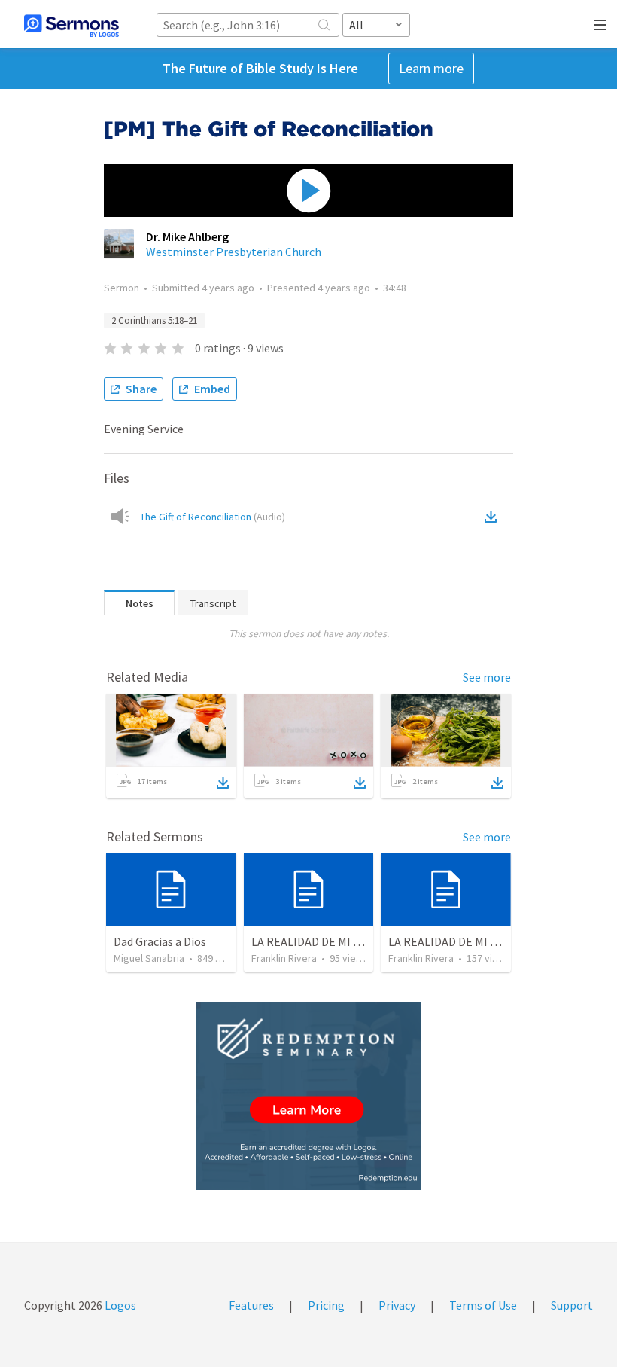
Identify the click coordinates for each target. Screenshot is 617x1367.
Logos (119, 1305)
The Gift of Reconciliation (212, 516)
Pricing (326, 1305)
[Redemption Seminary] (308, 1096)
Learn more (431, 68)
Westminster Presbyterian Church (233, 251)
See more (487, 677)
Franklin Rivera (284, 958)
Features (251, 1305)
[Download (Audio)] (494, 516)
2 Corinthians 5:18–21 (154, 320)
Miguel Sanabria (149, 958)
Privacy (396, 1305)
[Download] (223, 782)
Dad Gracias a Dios (160, 941)
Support (572, 1305)
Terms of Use (483, 1305)
